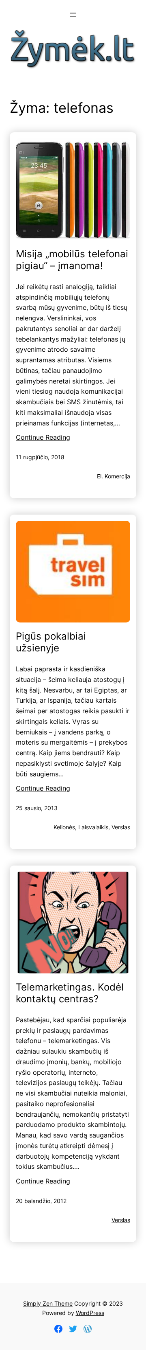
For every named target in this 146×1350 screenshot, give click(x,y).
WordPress (90, 1312)
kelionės (64, 827)
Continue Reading (43, 437)
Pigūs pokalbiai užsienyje (51, 642)
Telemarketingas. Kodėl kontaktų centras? (70, 993)
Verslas (121, 827)
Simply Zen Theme (48, 1303)
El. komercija (113, 476)
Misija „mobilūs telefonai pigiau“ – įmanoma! (72, 260)
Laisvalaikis (93, 827)
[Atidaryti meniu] (73, 15)
